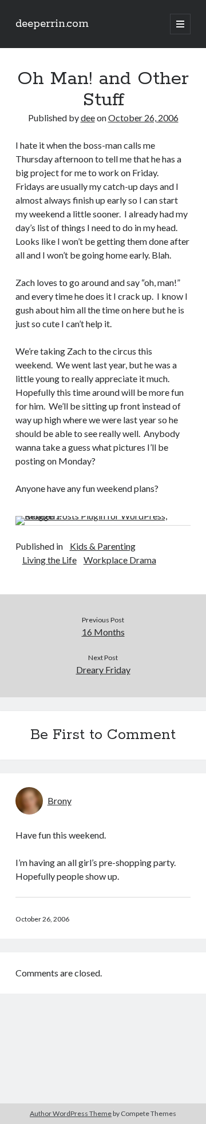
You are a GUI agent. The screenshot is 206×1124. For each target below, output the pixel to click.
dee (88, 117)
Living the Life (49, 559)
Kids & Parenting (103, 546)
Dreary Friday (103, 669)
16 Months (103, 631)
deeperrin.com (52, 24)
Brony (59, 800)
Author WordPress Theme (71, 1113)
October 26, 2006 (143, 117)
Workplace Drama (120, 559)
